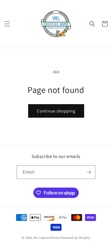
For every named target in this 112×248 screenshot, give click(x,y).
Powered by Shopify (75, 238)
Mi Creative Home (47, 238)
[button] (7, 24)
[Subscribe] (88, 172)
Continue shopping (56, 111)
